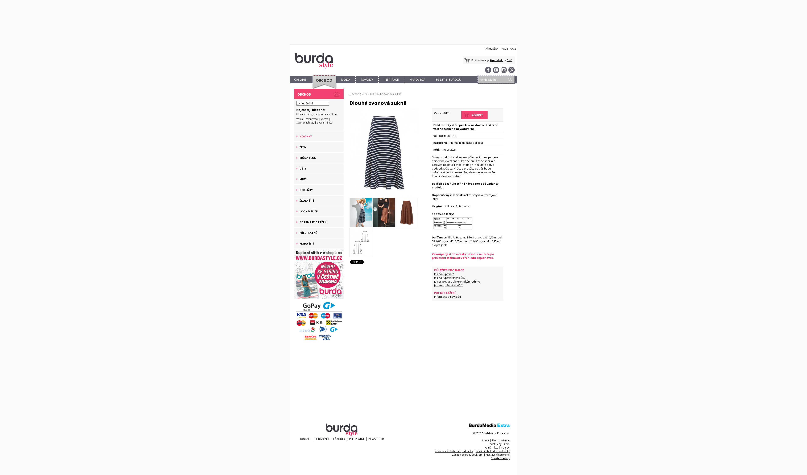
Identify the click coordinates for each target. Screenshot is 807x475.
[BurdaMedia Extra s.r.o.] (489, 426)
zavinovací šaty (305, 122)
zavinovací (312, 119)
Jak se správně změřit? (448, 285)
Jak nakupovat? (444, 274)
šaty (329, 122)
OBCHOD (323, 84)
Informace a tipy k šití (447, 297)
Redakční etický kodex (330, 439)
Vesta (299, 119)
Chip (507, 444)
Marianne (504, 440)
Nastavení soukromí (498, 455)
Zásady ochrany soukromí (467, 455)
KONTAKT (305, 439)
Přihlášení (492, 48)
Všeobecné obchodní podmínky (454, 451)
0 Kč (509, 60)
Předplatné (356, 439)
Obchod (354, 94)
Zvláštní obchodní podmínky (493, 451)
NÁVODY (367, 80)
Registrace (509, 48)
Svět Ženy (495, 444)
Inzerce (505, 447)
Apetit (485, 440)
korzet (324, 119)
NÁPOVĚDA (417, 80)
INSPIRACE (391, 80)
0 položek (496, 60)
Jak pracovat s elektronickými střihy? (457, 281)
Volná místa (491, 447)
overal (320, 122)
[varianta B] (383, 196)
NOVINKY (366, 94)
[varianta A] (383, 226)
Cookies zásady (500, 458)
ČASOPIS (300, 80)
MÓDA (345, 80)
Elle (494, 440)
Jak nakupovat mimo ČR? (449, 278)
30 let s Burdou (448, 80)
